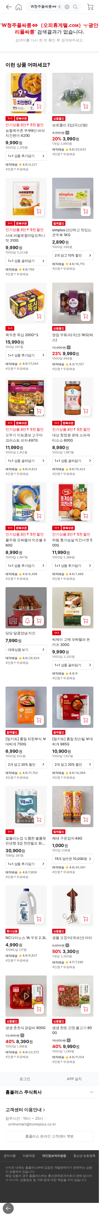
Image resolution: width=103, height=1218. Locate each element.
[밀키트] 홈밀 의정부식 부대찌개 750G (25, 741)
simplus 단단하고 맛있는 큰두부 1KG (71, 232)
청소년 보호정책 (84, 1156)
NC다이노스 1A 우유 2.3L (25, 937)
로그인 (25, 1079)
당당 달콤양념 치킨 (20, 633)
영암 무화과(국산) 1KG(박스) (72, 337)
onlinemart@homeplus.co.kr (32, 1124)
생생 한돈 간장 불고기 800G (72, 1030)
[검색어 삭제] (67, 7)
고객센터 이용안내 (23, 1109)
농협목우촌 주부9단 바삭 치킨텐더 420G (25, 133)
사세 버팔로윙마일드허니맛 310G (25, 238)
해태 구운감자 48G (67, 838)
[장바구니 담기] (39, 106)
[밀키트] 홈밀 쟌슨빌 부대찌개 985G (72, 741)
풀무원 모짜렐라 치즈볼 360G (25, 542)
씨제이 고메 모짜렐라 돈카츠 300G (71, 641)
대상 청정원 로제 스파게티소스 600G (71, 437)
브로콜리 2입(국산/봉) (70, 125)
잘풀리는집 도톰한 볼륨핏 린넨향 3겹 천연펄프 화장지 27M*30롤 (25, 841)
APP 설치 (74, 1079)
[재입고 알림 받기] (27, 621)
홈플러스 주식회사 (23, 1092)
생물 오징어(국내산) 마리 (72, 937)
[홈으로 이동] (18, 7)
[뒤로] (8, 7)
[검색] (76, 7)
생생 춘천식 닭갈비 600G (25, 1027)
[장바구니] (90, 7)
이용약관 (29, 1156)
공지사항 (10, 1156)
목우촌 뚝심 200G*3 (21, 335)
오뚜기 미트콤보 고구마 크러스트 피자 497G (24, 437)
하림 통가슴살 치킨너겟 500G (72, 542)
